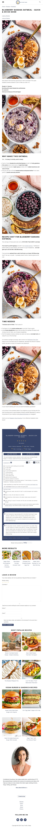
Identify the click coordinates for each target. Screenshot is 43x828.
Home (3, 6)
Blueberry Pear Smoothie (16, 418)
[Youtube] (17, 819)
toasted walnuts (29, 245)
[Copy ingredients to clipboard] (11, 462)
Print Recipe (13, 454)
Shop (21, 805)
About (21, 807)
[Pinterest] (25, 819)
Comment (5, 584)
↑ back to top (21, 796)
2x (36, 462)
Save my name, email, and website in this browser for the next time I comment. (20, 621)
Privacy (21, 809)
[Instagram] (21, 819)
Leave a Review (6, 15)
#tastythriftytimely (24, 414)
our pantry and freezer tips (31, 484)
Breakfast (13, 6)
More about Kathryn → (21, 787)
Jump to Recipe (6, 18)
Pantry (21, 803)
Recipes (8, 6)
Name (4, 608)
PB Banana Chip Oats (32, 339)
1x (34, 462)
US (27, 462)
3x (38, 462)
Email (4, 613)
